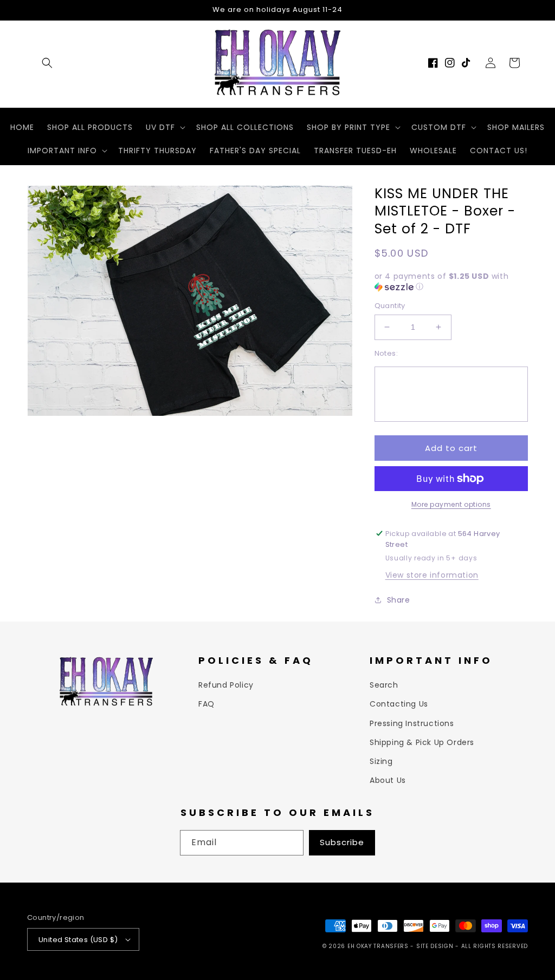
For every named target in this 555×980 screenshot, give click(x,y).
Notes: (386, 353)
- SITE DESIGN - (435, 946)
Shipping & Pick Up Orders (422, 742)
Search (384, 685)
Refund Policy (226, 685)
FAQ (206, 703)
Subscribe (342, 842)
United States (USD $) (78, 940)
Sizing (381, 761)
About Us (388, 780)
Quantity (390, 305)
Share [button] (398, 599)
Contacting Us (399, 703)
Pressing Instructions (412, 723)
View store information (432, 575)
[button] (47, 63)
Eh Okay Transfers (378, 946)
